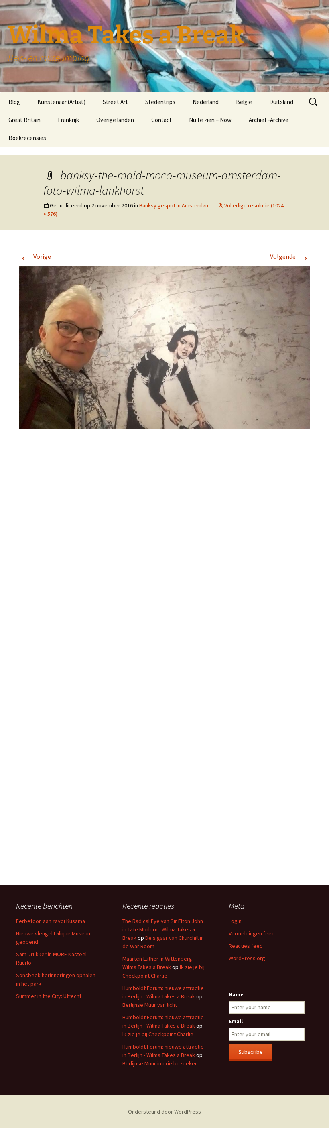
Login (235, 921)
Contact (161, 120)
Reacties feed (246, 945)
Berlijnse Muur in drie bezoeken (160, 1063)
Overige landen (115, 120)
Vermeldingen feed (252, 933)
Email (236, 1021)
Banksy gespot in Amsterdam (174, 205)
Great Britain (24, 120)
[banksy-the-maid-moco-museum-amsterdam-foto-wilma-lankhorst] (164, 347)
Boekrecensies (27, 138)
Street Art (115, 102)
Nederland (206, 102)
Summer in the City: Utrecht (48, 996)
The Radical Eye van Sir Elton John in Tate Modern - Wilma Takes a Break (162, 929)
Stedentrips (160, 102)
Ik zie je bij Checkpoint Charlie (157, 1034)
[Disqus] (164, 555)
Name (236, 994)
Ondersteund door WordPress (164, 1111)
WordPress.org (247, 958)
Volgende (290, 256)
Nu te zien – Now (210, 120)
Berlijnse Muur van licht (149, 1004)
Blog (14, 102)
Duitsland (281, 102)
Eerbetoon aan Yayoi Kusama (50, 921)
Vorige (35, 256)
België (244, 102)
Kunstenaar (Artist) (61, 102)
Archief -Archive (268, 120)
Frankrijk (68, 120)
